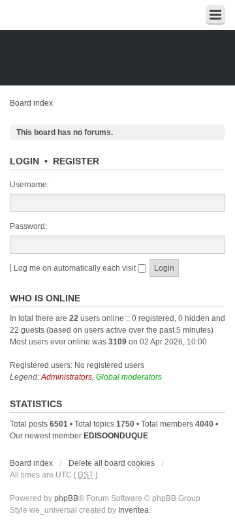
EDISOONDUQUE (116, 435)
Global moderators (129, 377)
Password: (28, 226)
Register (76, 161)
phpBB (66, 498)
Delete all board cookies (112, 463)
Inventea (133, 510)
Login (24, 161)
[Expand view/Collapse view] (215, 15)
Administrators (66, 377)
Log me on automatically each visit (76, 268)
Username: (29, 184)
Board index (31, 103)
